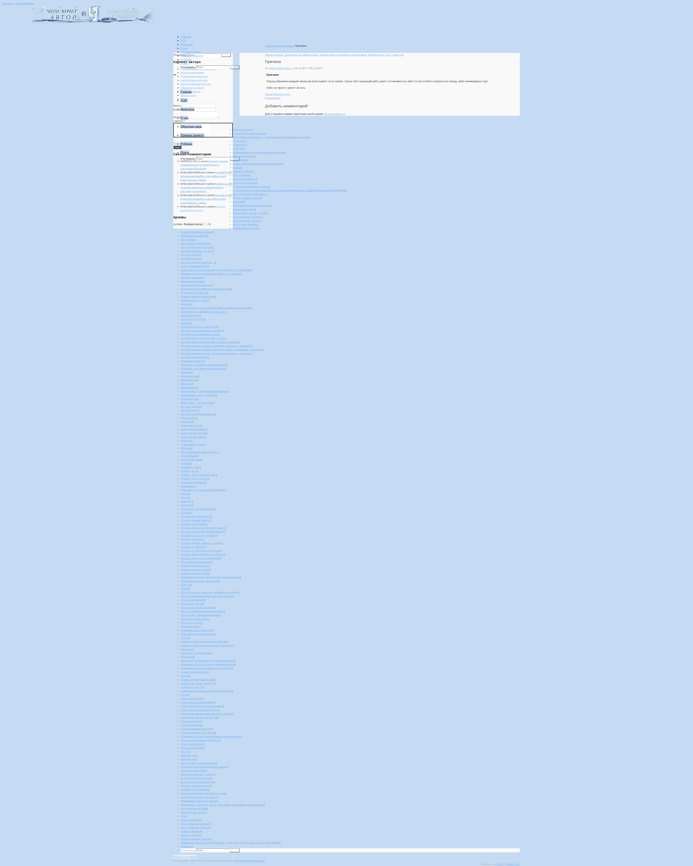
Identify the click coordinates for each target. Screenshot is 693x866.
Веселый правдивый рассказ (251, 205)
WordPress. (513, 864)
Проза (184, 588)
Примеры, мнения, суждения (199, 581)
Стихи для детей (191, 698)
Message (179, 117)
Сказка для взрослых (193, 672)
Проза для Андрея (192, 600)
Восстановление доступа (195, 83)
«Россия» (239, 141)
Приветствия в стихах (194, 569)
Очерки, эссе (188, 471)
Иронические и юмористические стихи (205, 289)
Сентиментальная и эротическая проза (206, 668)
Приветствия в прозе (194, 565)
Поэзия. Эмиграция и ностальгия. (202, 554)
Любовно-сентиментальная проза (202, 368)
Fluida (500, 864)
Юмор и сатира (190, 835)
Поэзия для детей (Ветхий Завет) (202, 528)
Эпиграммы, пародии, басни (198, 801)
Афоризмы (240, 160)
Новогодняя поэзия (193, 433)
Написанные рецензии (194, 80)
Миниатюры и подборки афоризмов (343, 55)
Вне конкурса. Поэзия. (247, 217)
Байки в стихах (242, 171)
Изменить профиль (192, 87)
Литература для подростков (198, 327)
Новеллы (186, 421)
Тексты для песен (192, 744)
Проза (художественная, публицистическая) (209, 592)
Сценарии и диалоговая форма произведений (210, 736)
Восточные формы (245, 224)
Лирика (185, 323)
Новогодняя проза (192, 437)
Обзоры (185, 448)
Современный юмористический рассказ (206, 691)
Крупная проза (189, 315)
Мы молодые (188, 410)
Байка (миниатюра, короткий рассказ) (257, 163)
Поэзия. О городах (192, 546)
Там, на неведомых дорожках (199, 740)
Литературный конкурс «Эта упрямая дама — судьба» (215, 353)
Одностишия (188, 455)
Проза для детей (191, 603)
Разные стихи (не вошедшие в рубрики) (206, 645)
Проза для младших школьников (201, 611)
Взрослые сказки (244, 209)
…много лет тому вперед (249, 133)
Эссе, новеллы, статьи (194, 827)
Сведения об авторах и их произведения (207, 660)
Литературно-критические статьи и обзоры (209, 342)
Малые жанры (285, 45)
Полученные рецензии (194, 76)
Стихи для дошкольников (197, 702)
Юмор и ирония (190, 831)
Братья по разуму (244, 182)
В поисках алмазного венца (250, 186)
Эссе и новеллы (190, 820)
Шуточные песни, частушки (198, 797)
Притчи (185, 584)
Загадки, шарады (191, 277)
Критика (185, 304)
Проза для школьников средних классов (206, 596)
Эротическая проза (192, 812)
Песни (184, 493)
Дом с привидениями (194, 266)
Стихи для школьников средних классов (206, 713)
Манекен (186, 383)
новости (185, 440)
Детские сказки (190, 258)
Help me (238, 148)
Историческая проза (193, 292)
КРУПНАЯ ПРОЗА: (192, 319)
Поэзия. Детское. (191, 539)
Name (177, 105)
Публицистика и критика (196, 630)
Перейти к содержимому (17, 3)
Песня (184, 497)
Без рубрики (241, 175)
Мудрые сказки (190, 406)
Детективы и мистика (194, 243)
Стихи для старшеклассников (199, 710)
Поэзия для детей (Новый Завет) (202, 531)
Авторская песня (243, 156)
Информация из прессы (195, 285)
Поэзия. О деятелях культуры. (200, 550)
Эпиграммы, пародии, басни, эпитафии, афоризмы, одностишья (221, 804)
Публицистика (189, 626)
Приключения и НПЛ (194, 573)
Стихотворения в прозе (195, 729)
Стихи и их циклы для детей (198, 717)
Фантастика (188, 759)
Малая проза (293, 55)
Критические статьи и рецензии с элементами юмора (215, 308)
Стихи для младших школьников (201, 706)
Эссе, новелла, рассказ (195, 823)
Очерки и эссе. (189, 467)
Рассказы (186, 649)
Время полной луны (245, 228)
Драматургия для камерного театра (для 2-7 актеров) (215, 270)
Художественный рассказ (197, 782)
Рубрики (185, 846)
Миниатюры (310, 55)
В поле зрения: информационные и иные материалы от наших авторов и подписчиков (289, 190)
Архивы (178, 224)
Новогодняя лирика (193, 429)
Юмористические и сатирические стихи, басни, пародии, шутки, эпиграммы (229, 842)
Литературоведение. (194, 357)
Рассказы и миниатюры (195, 653)
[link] (184, 63)
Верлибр (238, 201)
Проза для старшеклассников (199, 615)
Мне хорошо (188, 399)
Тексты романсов (191, 748)
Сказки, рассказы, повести (197, 683)
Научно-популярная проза (197, 414)
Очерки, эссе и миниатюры (198, 474)
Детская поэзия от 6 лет (196, 251)
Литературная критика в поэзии (201, 330)
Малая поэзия (189, 376)
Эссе (183, 816)
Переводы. (187, 486)
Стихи (184, 694)
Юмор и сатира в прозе (195, 839)
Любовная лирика (192, 361)
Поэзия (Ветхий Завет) (195, 516)
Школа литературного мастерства (202, 793)
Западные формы (191, 281)
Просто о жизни (191, 622)
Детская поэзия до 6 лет (196, 247)
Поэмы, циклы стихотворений (200, 558)
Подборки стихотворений (197, 509)
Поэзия (185, 512)
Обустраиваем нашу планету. (199, 452)
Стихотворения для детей (197, 732)
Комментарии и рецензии (197, 296)
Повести (186, 501)
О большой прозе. (192, 444)
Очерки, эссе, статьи (194, 478)
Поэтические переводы (196, 562)
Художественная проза (195, 778)
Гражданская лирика (193, 235)
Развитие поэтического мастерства (203, 641)
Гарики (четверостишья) (196, 232)
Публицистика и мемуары (197, 634)
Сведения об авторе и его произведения (207, 664)
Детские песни (190, 254)
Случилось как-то (191, 687)
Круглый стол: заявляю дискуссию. (202, 311)
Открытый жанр (190, 459)
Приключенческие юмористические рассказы (209, 577)
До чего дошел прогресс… (197, 262)
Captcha (179, 120)
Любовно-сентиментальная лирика (203, 364)
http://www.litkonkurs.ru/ (249, 860)
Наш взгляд (188, 418)
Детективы (187, 239)
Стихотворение (190, 721)
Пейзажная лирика (192, 482)
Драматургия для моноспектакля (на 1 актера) (210, 273)
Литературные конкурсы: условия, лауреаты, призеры (215, 345)
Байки (237, 167)
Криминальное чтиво (194, 300)
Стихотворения (190, 725)
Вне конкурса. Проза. (246, 220)
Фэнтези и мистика (193, 770)
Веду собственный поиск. (249, 194)
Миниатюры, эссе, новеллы (386, 55)
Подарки (186, 505)
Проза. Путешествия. (194, 619)
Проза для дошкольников (197, 607)
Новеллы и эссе (190, 425)
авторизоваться (334, 114)
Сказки (184, 675)
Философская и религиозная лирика (203, 766)
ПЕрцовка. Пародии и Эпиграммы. (202, 490)
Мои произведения (192, 72)
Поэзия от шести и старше (198, 535)
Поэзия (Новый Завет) (195, 520)
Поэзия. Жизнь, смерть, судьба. (201, 543)
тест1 (184, 751)
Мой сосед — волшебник (196, 402)
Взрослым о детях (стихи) (250, 213)
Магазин (185, 372)
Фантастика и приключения (198, 763)
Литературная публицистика (199, 334)
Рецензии (187, 656)
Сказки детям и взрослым (197, 679)
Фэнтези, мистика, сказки (197, 774)
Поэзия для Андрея (193, 524)
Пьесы (184, 638)
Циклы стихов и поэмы (195, 785)
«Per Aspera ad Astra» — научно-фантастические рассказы (271, 137)
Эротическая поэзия (193, 808)
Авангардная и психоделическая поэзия (259, 152)
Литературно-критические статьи (202, 338)
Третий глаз (188, 755)
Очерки (185, 463)
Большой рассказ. (244, 179)
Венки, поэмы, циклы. (247, 198)
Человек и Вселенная (194, 789)
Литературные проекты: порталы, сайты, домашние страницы (221, 349)
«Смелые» (239, 144)
